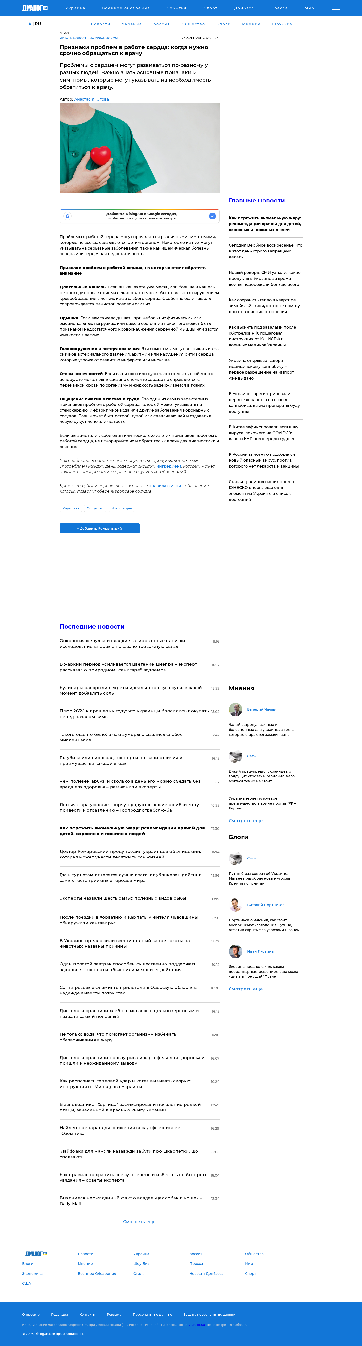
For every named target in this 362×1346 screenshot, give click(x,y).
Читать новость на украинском (89, 38)
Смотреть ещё (139, 1221)
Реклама (114, 1314)
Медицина (71, 508)
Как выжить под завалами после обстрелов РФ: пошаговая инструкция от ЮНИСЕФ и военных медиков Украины (262, 336)
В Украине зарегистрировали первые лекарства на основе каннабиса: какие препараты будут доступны (265, 402)
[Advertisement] (140, 573)
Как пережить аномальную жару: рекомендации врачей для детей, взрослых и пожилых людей (265, 224)
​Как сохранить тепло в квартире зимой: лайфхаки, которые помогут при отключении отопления (265, 306)
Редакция (59, 1314)
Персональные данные (152, 1314)
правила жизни (165, 485)
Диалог (65, 33)
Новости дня (121, 508)
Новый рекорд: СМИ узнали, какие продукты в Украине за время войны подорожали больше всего (265, 278)
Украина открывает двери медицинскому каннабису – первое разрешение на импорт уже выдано (261, 369)
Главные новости (257, 200)
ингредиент (168, 466)
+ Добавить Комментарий (99, 528)
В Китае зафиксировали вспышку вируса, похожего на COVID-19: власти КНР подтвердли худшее (263, 433)
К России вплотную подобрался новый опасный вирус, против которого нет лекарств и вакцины (264, 460)
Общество (95, 508)
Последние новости (92, 626)
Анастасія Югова (91, 99)
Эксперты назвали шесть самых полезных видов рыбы (123, 898)
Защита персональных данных (209, 1314)
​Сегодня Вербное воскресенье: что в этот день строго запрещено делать (265, 251)
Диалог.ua (197, 1325)
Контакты (87, 1314)
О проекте (31, 1314)
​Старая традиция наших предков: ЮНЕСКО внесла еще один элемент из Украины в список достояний (264, 490)
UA (28, 24)
